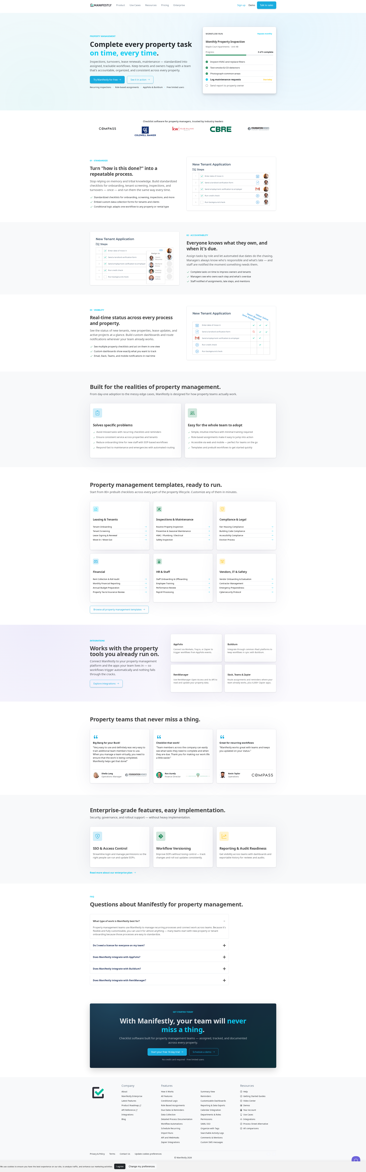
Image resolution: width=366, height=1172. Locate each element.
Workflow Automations (172, 1123)
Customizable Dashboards (213, 1100)
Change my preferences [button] (142, 1166)
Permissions (206, 1119)
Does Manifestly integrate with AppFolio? (116, 957)
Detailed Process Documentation (176, 1119)
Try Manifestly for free (105, 79)
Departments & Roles (211, 1114)
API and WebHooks (170, 1137)
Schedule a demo (202, 1052)
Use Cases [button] (135, 5)
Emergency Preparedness (231, 587)
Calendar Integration (211, 1110)
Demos (246, 1105)
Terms (112, 1153)
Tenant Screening (101, 531)
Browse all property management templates (117, 609)
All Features (166, 1096)
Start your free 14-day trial (165, 1052)
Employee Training (165, 583)
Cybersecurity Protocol (230, 592)
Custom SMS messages (212, 1142)
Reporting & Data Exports (213, 1105)
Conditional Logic (169, 1100)
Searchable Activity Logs (212, 1133)
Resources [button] (151, 5)
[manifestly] (101, 5)
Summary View (208, 1091)
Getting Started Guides (254, 1096)
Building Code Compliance (232, 531)
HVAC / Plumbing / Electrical (169, 535)
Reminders (206, 1096)
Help (245, 1091)
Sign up (241, 5)
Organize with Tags (210, 1128)
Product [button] (120, 5)
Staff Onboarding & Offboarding (172, 579)
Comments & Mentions (212, 1137)
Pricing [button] (165, 5)
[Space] (98, 1092)
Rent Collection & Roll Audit (106, 579)
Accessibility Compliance (231, 535)
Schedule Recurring (170, 1128)
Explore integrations (104, 683)
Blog (124, 1119)
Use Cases (248, 1114)
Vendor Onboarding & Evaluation (235, 579)
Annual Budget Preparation (106, 587)
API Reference (128, 1110)
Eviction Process (227, 539)
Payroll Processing (165, 592)
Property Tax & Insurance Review (109, 592)
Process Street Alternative (255, 1123)
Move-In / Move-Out (102, 539)
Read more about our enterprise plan (111, 872)
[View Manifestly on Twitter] (274, 1154)
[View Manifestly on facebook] (268, 1154)
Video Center (249, 1100)
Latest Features (129, 1100)
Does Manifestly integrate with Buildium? (117, 968)
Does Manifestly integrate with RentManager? (119, 980)
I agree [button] (120, 1166)
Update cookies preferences (148, 1153)
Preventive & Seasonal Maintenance (173, 531)
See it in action (139, 79)
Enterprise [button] (179, 5)
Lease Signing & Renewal (105, 535)
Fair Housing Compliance (231, 526)
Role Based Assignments (173, 1105)
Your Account (249, 1110)
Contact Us (125, 1153)
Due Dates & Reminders (172, 1110)
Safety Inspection (164, 539)
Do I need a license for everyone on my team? (119, 945)
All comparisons (251, 1128)
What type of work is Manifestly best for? (116, 921)
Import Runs (167, 1133)
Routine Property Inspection (169, 526)
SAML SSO (205, 1123)
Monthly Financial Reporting (106, 583)
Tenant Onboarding (102, 526)
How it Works (167, 1091)
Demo (252, 5)
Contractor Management (231, 583)
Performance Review (166, 587)
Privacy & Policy (97, 1153)
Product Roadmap (130, 1105)
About (124, 1091)
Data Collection (168, 1114)
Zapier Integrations (170, 1142)
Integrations (127, 1114)
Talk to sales (266, 5)
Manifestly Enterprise (132, 1096)
